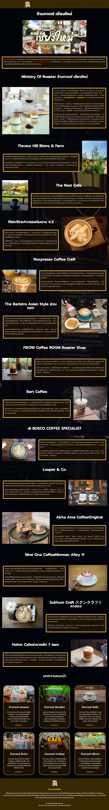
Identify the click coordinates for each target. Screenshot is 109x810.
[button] (82, 4)
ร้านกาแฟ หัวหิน (90, 707)
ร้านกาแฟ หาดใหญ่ (54, 754)
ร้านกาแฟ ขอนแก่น (19, 707)
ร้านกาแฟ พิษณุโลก (54, 707)
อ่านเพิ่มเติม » (19, 725)
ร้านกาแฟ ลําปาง (19, 754)
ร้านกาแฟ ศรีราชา (90, 754)
